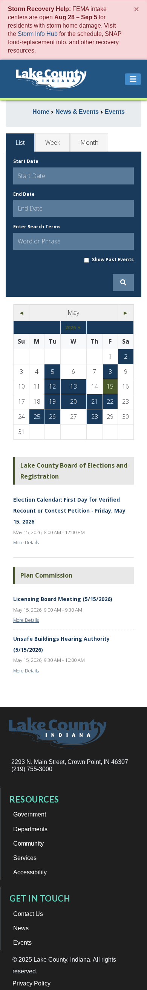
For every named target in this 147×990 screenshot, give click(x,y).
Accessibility (30, 872)
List (20, 142)
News (21, 928)
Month (89, 142)
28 (94, 416)
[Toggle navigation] (133, 79)
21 (94, 401)
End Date (24, 194)
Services (25, 858)
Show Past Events (113, 259)
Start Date (25, 161)
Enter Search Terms (37, 226)
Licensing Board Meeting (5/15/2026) (62, 599)
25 (37, 416)
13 (73, 386)
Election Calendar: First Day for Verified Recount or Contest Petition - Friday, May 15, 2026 (69, 510)
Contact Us (28, 914)
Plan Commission (46, 575)
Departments (30, 829)
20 (73, 401)
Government (29, 814)
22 (110, 401)
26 (52, 416)
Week (52, 142)
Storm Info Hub (38, 34)
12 (52, 386)
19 (52, 401)
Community (28, 843)
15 (110, 386)
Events (22, 942)
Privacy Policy (31, 983)
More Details (26, 542)
